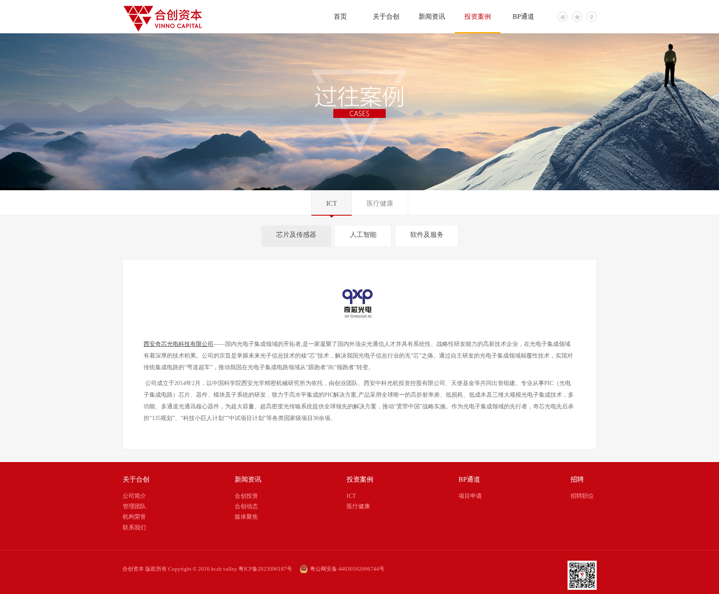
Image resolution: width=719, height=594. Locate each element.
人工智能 (363, 234)
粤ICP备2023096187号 (265, 569)
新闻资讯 (432, 16)
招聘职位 (582, 496)
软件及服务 (427, 234)
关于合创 (386, 16)
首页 (340, 16)
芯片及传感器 (296, 234)
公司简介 (134, 496)
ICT (331, 203)
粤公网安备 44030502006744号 (347, 569)
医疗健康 (380, 203)
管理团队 (134, 506)
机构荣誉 (134, 517)
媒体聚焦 (246, 517)
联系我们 (134, 527)
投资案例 (477, 16)
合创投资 (246, 496)
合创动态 (246, 506)
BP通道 (523, 16)
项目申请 (470, 496)
